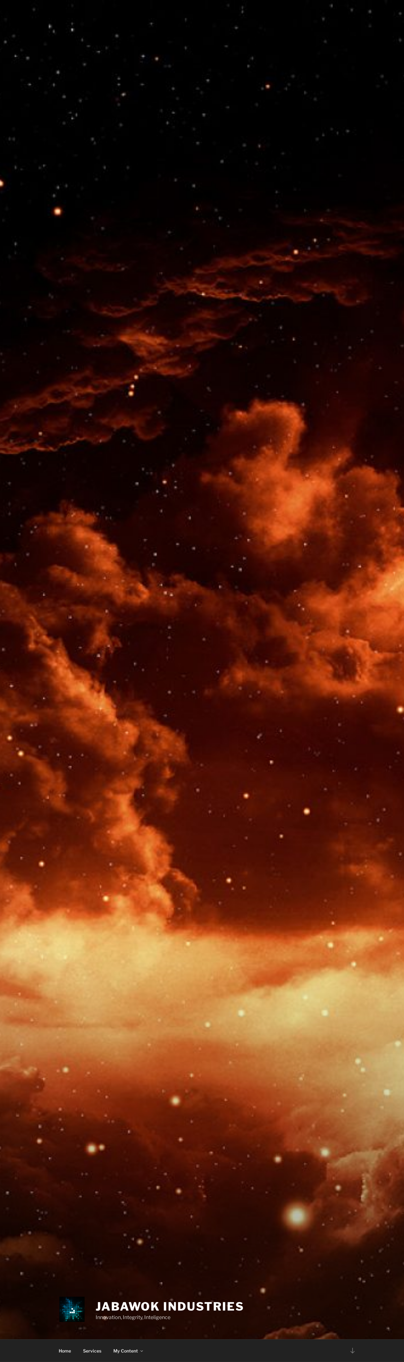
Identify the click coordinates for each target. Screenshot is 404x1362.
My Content (125, 1350)
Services (92, 1350)
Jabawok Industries (170, 1306)
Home (65, 1350)
